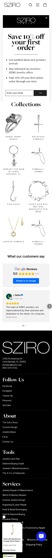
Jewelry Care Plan (11, 459)
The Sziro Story (10, 422)
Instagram (7, 391)
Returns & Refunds (37, 539)
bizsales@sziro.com (12, 365)
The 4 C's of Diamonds (13, 473)
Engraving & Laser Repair (14, 504)
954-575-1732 (9, 368)
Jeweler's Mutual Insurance (15, 468)
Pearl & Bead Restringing (14, 509)
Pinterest (7, 400)
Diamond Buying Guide (13, 463)
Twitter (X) (7, 395)
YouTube (6, 405)
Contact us (7, 441)
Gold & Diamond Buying (13, 514)
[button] (2, 306)
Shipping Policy (34, 544)
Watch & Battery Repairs (14, 495)
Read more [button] (11, 317)
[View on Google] (9, 296)
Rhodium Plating (10, 519)
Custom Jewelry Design (13, 500)
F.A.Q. (5, 437)
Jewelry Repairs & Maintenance (17, 490)
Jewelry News (9, 432)
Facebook (7, 386)
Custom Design (9, 427)
